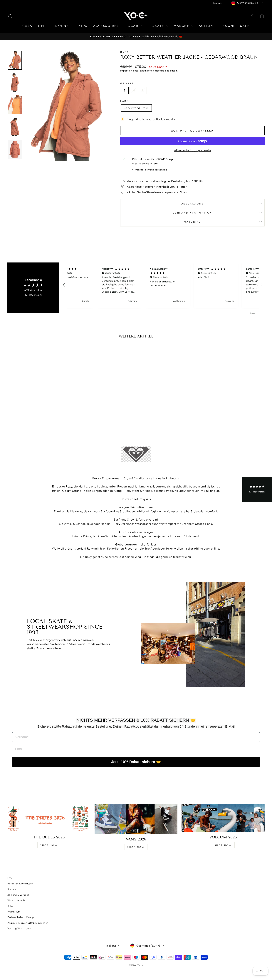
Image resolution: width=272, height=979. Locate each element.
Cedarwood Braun (136, 108)
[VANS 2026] (136, 819)
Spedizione (146, 70)
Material (192, 221)
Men (42, 26)
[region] (162, 285)
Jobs (10, 906)
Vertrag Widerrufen (19, 928)
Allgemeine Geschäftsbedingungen (27, 923)
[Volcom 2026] (223, 818)
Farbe (125, 100)
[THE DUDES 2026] (48, 818)
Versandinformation (192, 212)
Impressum (14, 911)
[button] (64, 285)
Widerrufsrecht (16, 900)
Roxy (124, 51)
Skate (158, 26)
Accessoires (106, 26)
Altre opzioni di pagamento (192, 150)
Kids (83, 26)
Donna (62, 26)
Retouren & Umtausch (20, 883)
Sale (245, 26)
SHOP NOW (49, 845)
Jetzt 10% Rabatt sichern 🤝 (136, 762)
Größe (127, 83)
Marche (182, 26)
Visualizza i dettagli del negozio (149, 169)
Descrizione (192, 203)
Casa (27, 26)
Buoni (229, 26)
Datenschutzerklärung (20, 917)
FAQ (9, 877)
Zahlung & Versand (18, 894)
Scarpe (136, 26)
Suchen (11, 889)
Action (206, 26)
